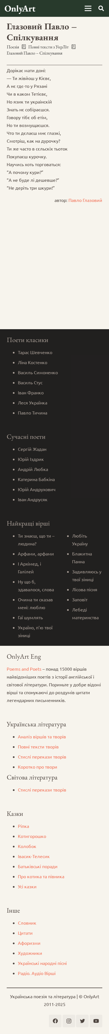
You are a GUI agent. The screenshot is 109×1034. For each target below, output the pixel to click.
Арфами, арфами (36, 553)
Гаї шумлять (30, 617)
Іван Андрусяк (33, 499)
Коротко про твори (37, 766)
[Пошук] (101, 8)
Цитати (25, 933)
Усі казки (27, 886)
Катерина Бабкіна (36, 479)
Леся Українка (32, 402)
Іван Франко (31, 392)
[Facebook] (55, 1021)
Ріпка (23, 826)
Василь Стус (30, 382)
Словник (27, 922)
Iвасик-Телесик (34, 856)
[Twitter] (82, 1021)
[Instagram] (69, 1021)
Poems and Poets (24, 669)
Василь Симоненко (38, 372)
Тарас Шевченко (35, 352)
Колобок (27, 846)
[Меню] (88, 8)
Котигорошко (32, 836)
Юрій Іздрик (31, 459)
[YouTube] (96, 1021)
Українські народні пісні (42, 963)
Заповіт (79, 599)
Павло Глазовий (85, 200)
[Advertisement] (54, 271)
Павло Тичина (32, 412)
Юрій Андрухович (37, 489)
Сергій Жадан (32, 449)
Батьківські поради (38, 866)
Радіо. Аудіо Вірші (37, 973)
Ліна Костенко (32, 362)
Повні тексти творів (38, 746)
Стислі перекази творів (42, 756)
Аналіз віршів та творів (42, 736)
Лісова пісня (84, 589)
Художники (30, 953)
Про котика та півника (41, 876)
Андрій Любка (33, 469)
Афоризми (29, 943)
